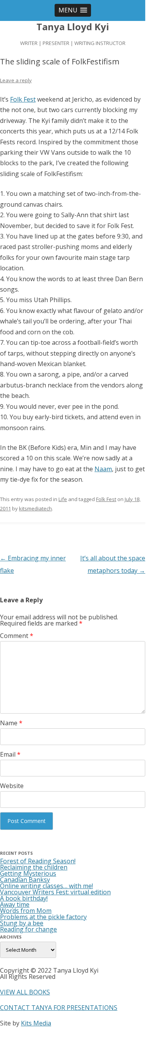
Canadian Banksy (25, 879)
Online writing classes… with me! (46, 886)
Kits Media (36, 1023)
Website (12, 785)
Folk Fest (23, 99)
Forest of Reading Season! (38, 861)
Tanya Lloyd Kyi (72, 27)
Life (62, 499)
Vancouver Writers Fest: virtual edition (55, 892)
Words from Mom (26, 910)
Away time (14, 904)
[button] (73, 10)
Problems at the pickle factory (43, 917)
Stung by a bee (21, 923)
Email (10, 754)
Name (11, 723)
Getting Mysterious (28, 873)
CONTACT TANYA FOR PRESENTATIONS (58, 1007)
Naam (103, 469)
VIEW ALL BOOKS (25, 992)
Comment (16, 635)
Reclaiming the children (33, 867)
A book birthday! (24, 898)
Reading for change (28, 929)
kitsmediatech (35, 508)
